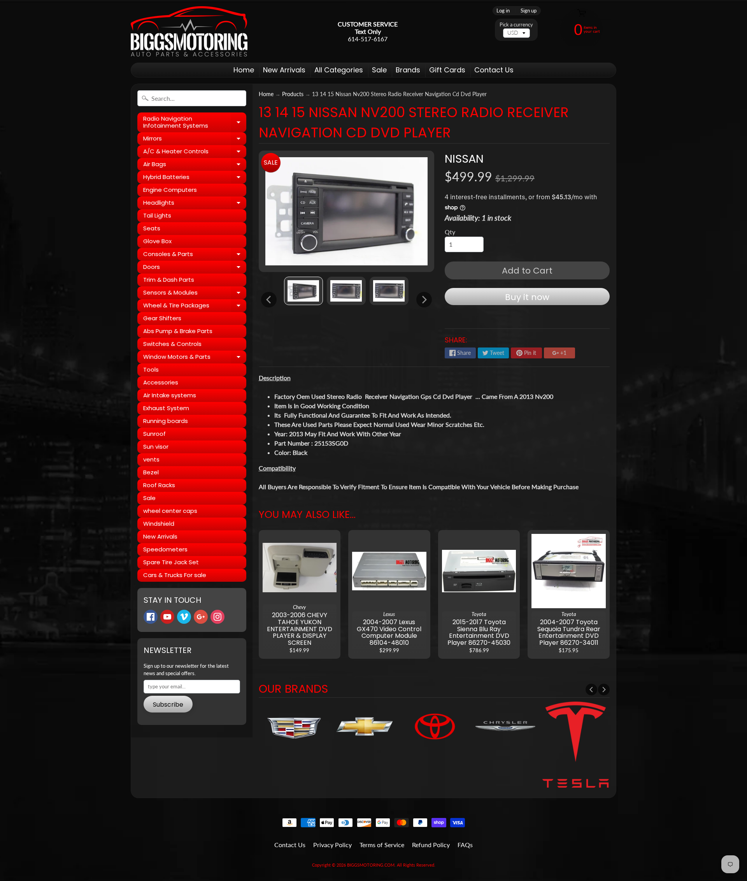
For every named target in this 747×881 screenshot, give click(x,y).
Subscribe (168, 704)
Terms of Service (381, 844)
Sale (379, 70)
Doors (194, 268)
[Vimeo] (184, 617)
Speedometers (165, 549)
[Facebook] (151, 617)
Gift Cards (447, 70)
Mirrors (194, 139)
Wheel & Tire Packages (194, 306)
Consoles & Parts (194, 255)
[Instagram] (217, 617)
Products (292, 94)
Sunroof (154, 434)
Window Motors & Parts (194, 358)
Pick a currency (516, 25)
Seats (151, 228)
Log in (503, 10)
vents (151, 459)
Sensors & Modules (194, 293)
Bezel (151, 472)
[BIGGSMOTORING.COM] (189, 31)
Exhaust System (166, 408)
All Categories (338, 70)
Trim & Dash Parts (168, 280)
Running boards (165, 421)
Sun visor (155, 446)
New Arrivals (284, 70)
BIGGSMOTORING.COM (371, 864)
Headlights (194, 203)
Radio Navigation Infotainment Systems (194, 122)
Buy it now (527, 297)
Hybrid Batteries (194, 178)
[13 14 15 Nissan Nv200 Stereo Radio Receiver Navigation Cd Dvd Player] (303, 291)
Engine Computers (170, 190)
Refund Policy (431, 844)
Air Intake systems (169, 395)
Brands (408, 70)
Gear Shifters (162, 318)
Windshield (158, 523)
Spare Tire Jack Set (171, 562)
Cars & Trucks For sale (174, 575)
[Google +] (201, 617)
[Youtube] (167, 617)
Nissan (464, 159)
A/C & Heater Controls (194, 152)
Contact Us (494, 70)
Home (243, 70)
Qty (450, 231)
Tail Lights (157, 215)
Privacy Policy (332, 844)
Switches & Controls (172, 344)
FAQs (465, 844)
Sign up (529, 10)
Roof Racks (159, 485)
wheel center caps (170, 511)
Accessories (160, 382)
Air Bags (194, 165)
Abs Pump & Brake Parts (177, 331)
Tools (151, 369)
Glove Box (157, 241)
